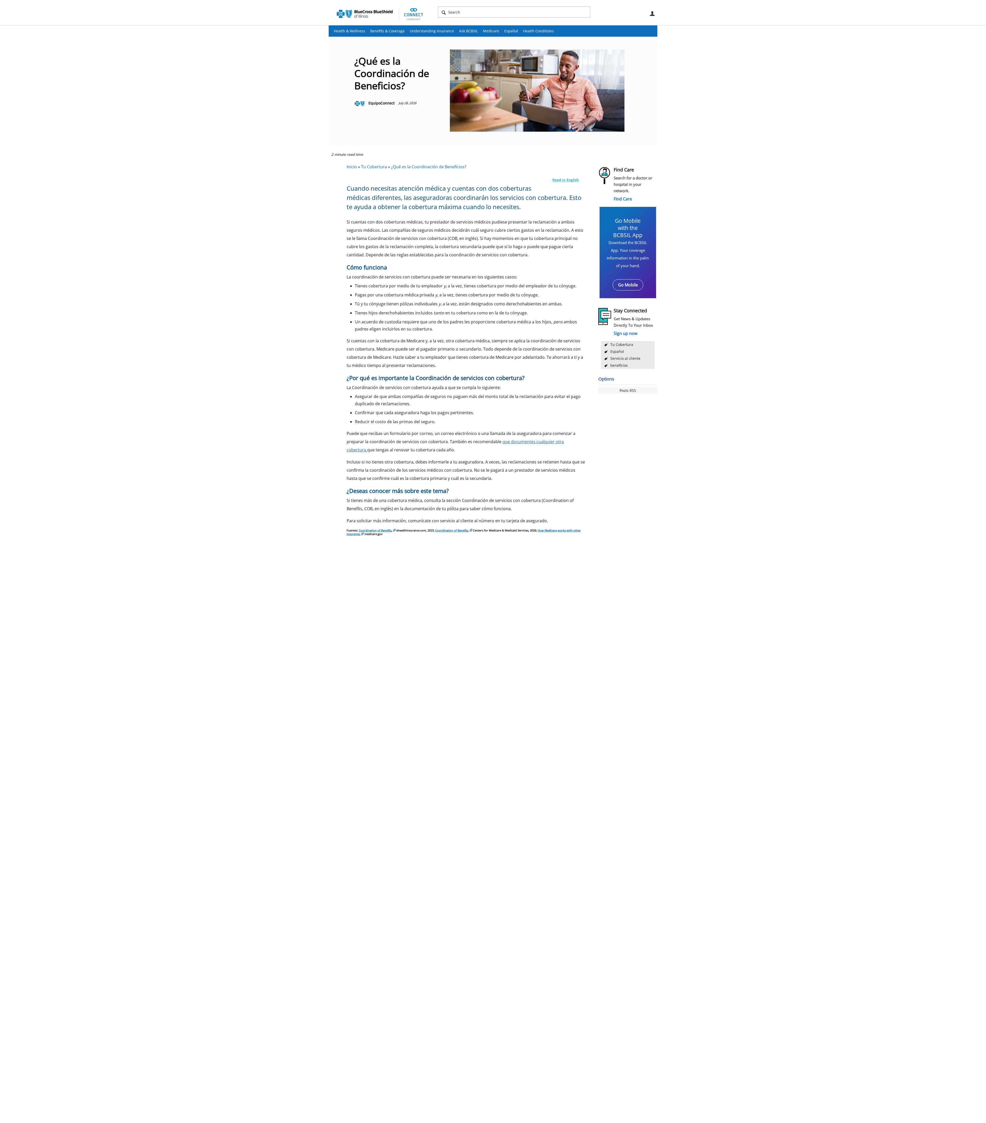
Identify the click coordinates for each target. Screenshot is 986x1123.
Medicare (491, 30)
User (652, 13)
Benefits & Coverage (387, 30)
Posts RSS (628, 390)
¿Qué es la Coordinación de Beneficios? (428, 167)
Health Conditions (538, 30)
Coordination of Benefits (375, 530)
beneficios (619, 365)
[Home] (380, 14)
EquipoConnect (381, 103)
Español (511, 30)
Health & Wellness (349, 30)
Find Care (623, 199)
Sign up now (625, 333)
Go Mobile (628, 285)
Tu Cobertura (621, 344)
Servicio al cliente (625, 358)
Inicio (352, 167)
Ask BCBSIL (468, 30)
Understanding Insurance (432, 30)
